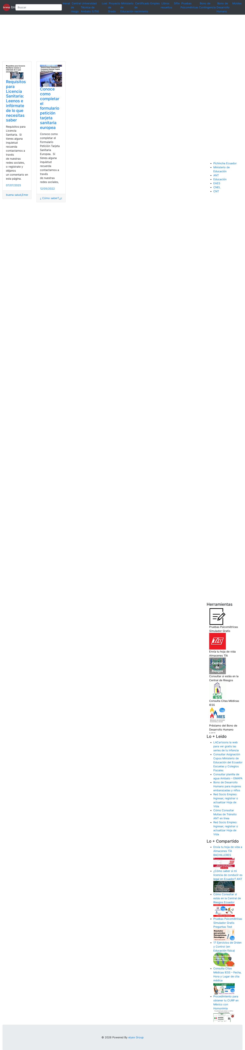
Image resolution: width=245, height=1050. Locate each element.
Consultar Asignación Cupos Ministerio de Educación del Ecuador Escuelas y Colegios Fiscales (227, 762)
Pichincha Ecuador (225, 163)
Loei (104, 3)
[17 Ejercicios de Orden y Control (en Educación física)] (224, 959)
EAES (216, 183)
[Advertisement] (100, 38)
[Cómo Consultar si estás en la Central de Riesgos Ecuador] (224, 910)
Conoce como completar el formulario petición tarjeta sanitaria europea (49, 108)
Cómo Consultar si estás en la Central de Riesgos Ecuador (227, 898)
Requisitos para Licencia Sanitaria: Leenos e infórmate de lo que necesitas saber (16, 100)
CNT (216, 191)
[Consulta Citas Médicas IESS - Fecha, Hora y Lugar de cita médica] (224, 988)
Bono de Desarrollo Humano (223, 7)
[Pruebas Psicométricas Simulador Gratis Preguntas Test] (224, 934)
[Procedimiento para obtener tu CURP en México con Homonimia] (224, 1016)
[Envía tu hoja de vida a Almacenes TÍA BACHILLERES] (224, 862)
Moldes (237, 3)
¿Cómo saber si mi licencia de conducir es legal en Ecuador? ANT (227, 875)
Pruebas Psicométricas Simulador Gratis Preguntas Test (227, 922)
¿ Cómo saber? (49, 198)
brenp (11, 7)
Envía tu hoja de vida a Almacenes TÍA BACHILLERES (227, 851)
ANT (216, 175)
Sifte (177, 3)
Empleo (155, 3)
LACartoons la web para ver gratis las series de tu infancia (226, 746)
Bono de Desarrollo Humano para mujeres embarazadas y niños (227, 786)
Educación (219, 179)
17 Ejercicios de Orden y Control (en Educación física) (227, 946)
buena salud (13, 194)
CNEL (216, 187)
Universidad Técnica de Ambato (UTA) (90, 7)
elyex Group (136, 1037)
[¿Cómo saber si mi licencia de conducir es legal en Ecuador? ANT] (224, 886)
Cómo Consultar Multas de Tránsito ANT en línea (225, 814)
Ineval (66, 3)
